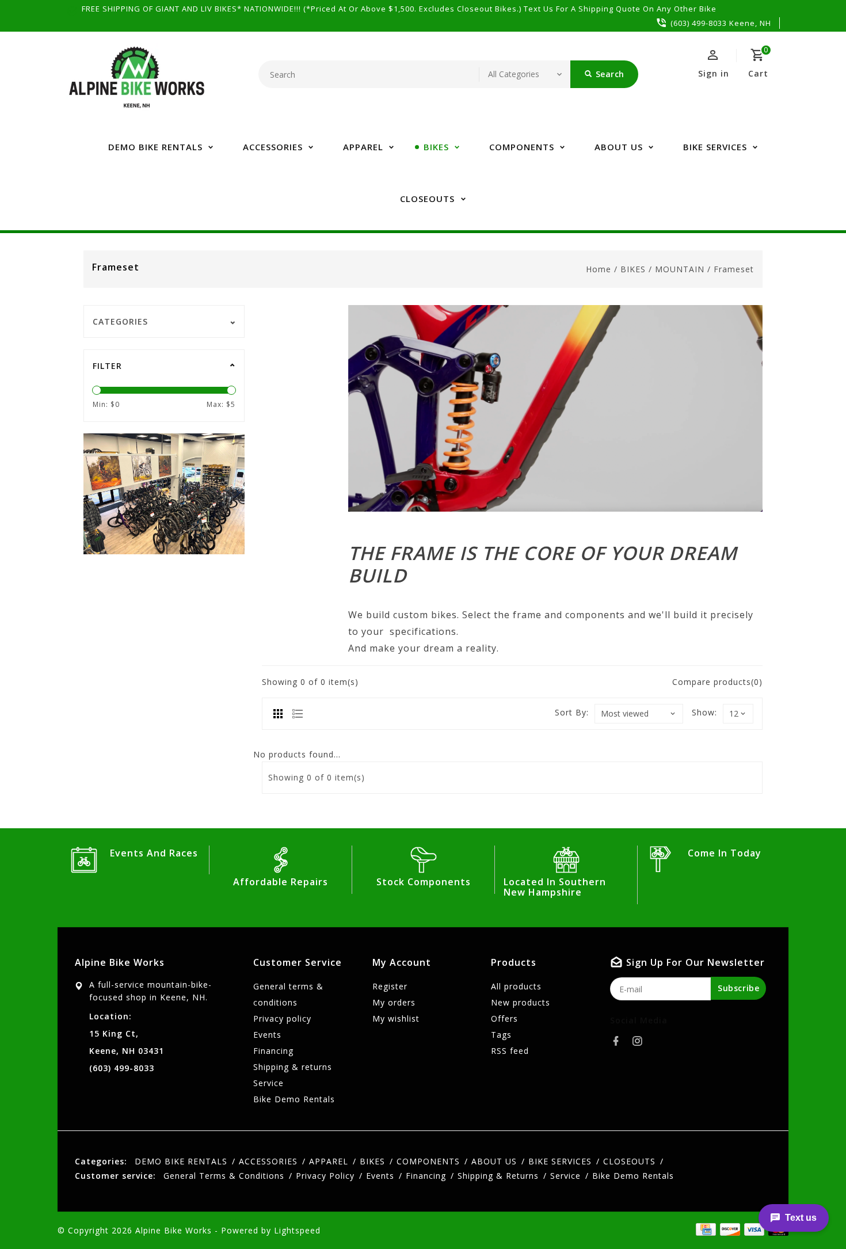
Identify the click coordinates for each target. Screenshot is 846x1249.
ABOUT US (619, 147)
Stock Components (423, 881)
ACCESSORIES (273, 147)
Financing (273, 1050)
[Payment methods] (752, 1229)
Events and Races (154, 853)
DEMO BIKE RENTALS (155, 147)
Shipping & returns (292, 1066)
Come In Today (724, 853)
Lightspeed (297, 1230)
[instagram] (640, 1041)
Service (268, 1082)
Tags (501, 1034)
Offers (504, 1018)
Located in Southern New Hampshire (555, 886)
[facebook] (619, 1041)
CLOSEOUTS (427, 198)
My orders (394, 1002)
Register (389, 986)
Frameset (734, 269)
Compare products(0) (717, 681)
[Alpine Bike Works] (136, 83)
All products (516, 986)
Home (598, 269)
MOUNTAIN (679, 269)
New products (520, 1002)
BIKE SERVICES (715, 147)
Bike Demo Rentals (294, 1099)
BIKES (436, 147)
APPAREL (363, 147)
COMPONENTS (521, 147)
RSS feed (510, 1050)
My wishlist (396, 1018)
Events (267, 1034)
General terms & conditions (288, 994)
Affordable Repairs (280, 881)
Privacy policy (282, 1018)
